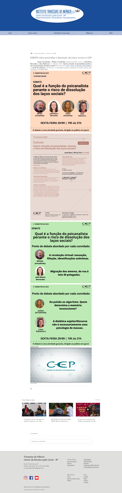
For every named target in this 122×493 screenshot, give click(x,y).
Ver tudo (98, 400)
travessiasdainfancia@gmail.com (34, 468)
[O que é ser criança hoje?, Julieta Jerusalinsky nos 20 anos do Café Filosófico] (88, 409)
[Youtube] (37, 478)
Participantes (70, 465)
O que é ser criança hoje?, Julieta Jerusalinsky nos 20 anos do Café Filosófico (86, 420)
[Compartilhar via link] (31, 389)
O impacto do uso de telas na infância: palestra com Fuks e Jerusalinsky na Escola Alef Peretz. (34, 420)
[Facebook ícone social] (31, 478)
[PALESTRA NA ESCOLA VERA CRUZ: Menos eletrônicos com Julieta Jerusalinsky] (61, 409)
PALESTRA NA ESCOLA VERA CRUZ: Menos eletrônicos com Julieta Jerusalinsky (61, 420)
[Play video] (61, 365)
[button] (32, 33)
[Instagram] (25, 478)
